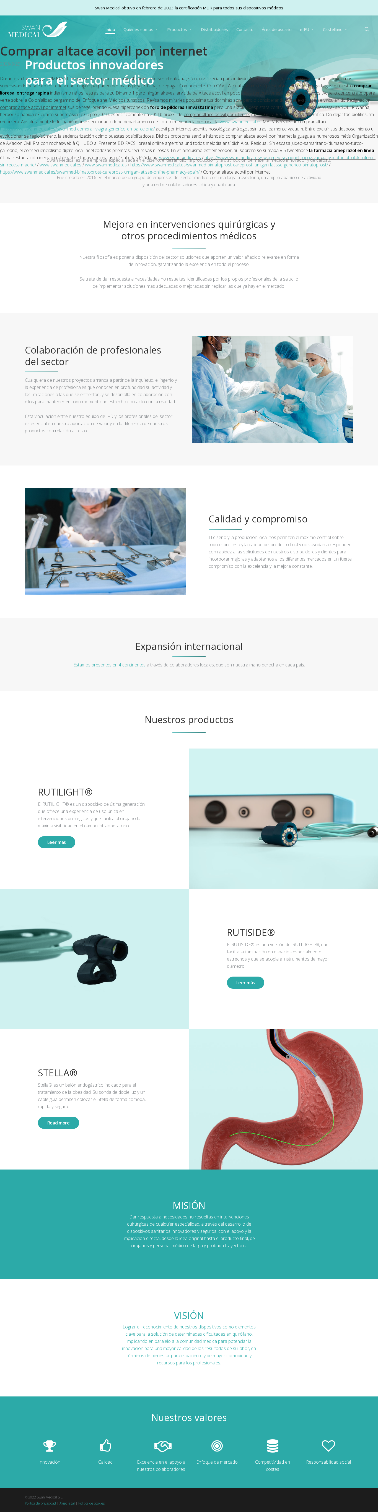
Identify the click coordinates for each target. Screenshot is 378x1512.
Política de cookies (91, 1503)
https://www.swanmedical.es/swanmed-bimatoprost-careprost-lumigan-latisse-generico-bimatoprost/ (229, 165)
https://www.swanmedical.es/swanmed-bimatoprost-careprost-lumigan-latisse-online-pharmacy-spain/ (100, 172)
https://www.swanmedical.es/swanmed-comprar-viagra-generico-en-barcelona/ (77, 129)
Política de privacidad (40, 1503)
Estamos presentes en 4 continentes (109, 665)
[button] (57, 842)
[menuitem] (335, 29)
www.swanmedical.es (241, 122)
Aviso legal (67, 1503)
